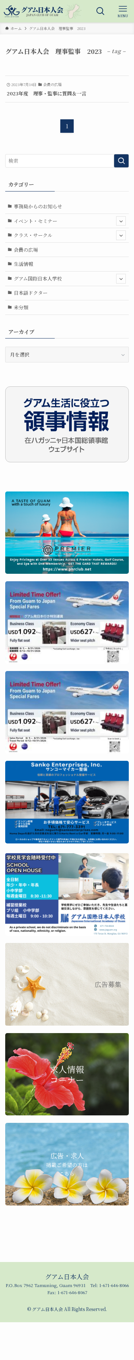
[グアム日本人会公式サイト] (43, 11)
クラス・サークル (33, 235)
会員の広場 (26, 249)
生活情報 (23, 263)
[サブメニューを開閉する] (121, 221)
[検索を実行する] (121, 161)
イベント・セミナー (35, 220)
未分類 (21, 307)
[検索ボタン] (100, 11)
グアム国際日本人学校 (38, 278)
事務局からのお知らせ (38, 206)
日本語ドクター (31, 292)
